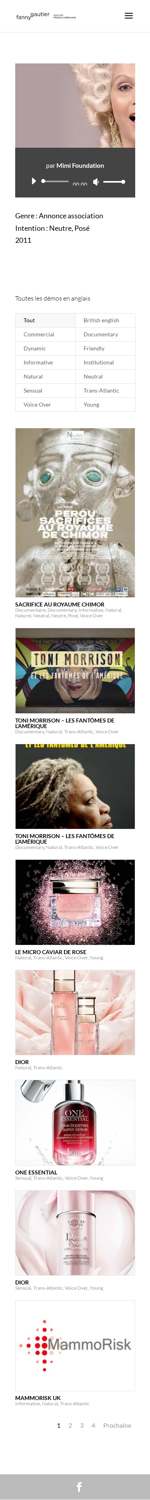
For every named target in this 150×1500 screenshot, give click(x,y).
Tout (29, 320)
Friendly (94, 348)
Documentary (101, 334)
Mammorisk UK (38, 1397)
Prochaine (117, 1425)
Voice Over (37, 404)
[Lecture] (33, 181)
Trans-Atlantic (101, 390)
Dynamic (35, 348)
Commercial (39, 334)
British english (101, 320)
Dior (22, 1061)
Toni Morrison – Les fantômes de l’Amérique (64, 723)
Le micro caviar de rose (50, 951)
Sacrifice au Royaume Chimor (59, 604)
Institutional (99, 362)
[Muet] (96, 181)
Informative (38, 362)
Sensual (33, 390)
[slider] (112, 181)
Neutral (93, 376)
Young (91, 404)
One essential (36, 1172)
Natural (33, 376)
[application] (75, 181)
